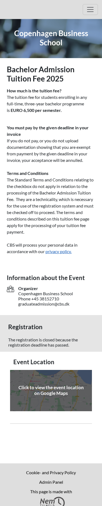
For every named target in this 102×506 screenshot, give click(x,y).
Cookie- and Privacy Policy (51, 472)
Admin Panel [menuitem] (51, 482)
